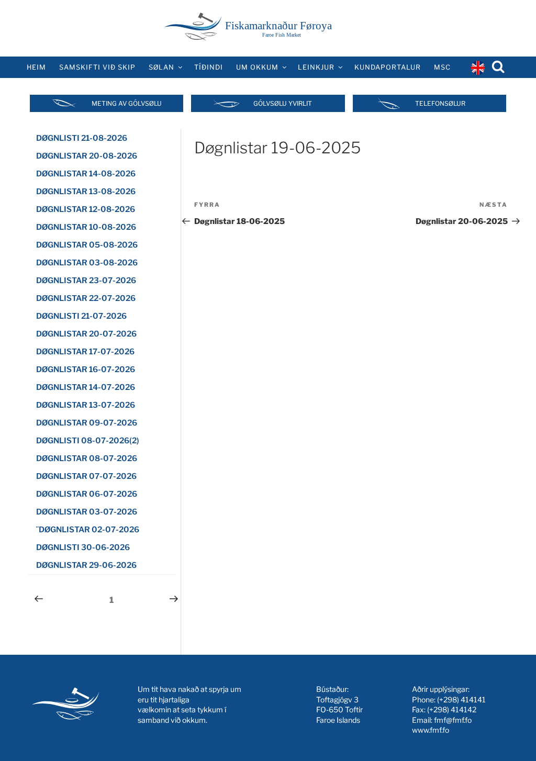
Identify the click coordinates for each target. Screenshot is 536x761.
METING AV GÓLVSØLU (127, 103)
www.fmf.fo (430, 729)
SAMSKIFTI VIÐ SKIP (97, 67)
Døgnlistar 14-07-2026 (85, 387)
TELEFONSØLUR (440, 103)
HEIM (36, 67)
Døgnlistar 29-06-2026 (86, 565)
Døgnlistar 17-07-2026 (85, 351)
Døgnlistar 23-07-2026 (86, 280)
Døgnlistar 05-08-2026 (87, 245)
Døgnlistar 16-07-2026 (85, 369)
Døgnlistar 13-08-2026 (86, 191)
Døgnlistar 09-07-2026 (86, 423)
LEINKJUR (316, 67)
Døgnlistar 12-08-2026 (85, 209)
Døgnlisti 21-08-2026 (81, 138)
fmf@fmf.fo (453, 719)
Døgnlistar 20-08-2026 (86, 156)
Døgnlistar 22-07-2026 (86, 298)
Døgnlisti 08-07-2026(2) (87, 440)
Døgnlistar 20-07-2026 (86, 334)
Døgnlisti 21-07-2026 (81, 316)
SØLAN (161, 67)
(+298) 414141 (461, 699)
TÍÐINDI (208, 67)
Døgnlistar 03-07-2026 (86, 512)
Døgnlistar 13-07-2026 (85, 405)
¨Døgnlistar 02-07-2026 (87, 529)
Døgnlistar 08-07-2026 (86, 458)
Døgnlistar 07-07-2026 (86, 476)
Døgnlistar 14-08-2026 (86, 173)
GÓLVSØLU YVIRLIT (282, 103)
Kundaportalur (387, 67)
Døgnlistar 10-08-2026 (86, 227)
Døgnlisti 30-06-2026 (83, 547)
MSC (442, 67)
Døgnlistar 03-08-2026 (87, 262)
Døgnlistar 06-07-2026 (86, 494)
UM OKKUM (257, 67)
